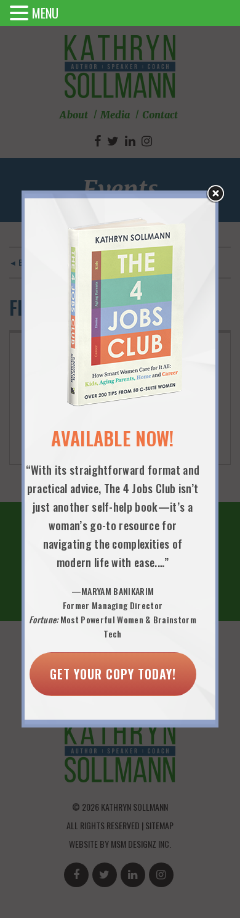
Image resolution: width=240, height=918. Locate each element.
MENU (45, 13)
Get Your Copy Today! (113, 674)
